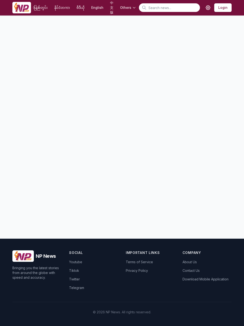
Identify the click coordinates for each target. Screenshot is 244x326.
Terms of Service (139, 262)
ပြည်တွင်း (41, 7)
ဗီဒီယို (80, 7)
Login (223, 7)
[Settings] (208, 7)
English (97, 7)
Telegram (76, 288)
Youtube (75, 262)
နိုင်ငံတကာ (62, 7)
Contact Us (191, 270)
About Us (190, 262)
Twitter (74, 279)
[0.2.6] (21, 7)
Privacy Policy (137, 270)
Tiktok (74, 270)
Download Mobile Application (206, 279)
